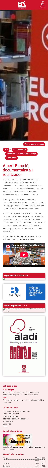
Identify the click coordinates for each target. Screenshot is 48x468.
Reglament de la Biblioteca (16, 275)
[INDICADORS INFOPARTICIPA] (17, 439)
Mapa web (7, 424)
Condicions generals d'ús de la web (16, 411)
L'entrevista (11, 158)
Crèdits (5, 426)
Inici (6, 150)
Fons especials (19, 150)
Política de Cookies (10, 416)
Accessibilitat (8, 421)
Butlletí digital (8, 390)
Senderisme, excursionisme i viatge (21, 154)
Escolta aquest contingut (34, 144)
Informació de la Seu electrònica (15, 419)
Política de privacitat (11, 414)
